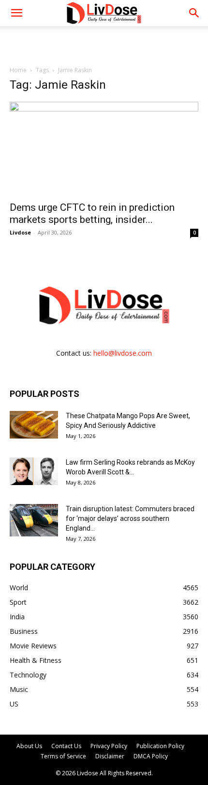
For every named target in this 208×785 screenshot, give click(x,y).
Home (18, 70)
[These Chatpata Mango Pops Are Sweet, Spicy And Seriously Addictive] (34, 424)
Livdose (20, 232)
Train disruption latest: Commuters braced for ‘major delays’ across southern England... (130, 518)
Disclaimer (109, 756)
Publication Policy (160, 746)
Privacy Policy (108, 746)
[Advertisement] (104, 43)
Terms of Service (63, 756)
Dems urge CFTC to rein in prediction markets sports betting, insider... (92, 213)
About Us (29, 746)
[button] (194, 13)
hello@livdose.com (122, 353)
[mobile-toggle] (16, 13)
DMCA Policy (151, 756)
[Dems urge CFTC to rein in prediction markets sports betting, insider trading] (104, 148)
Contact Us (66, 746)
